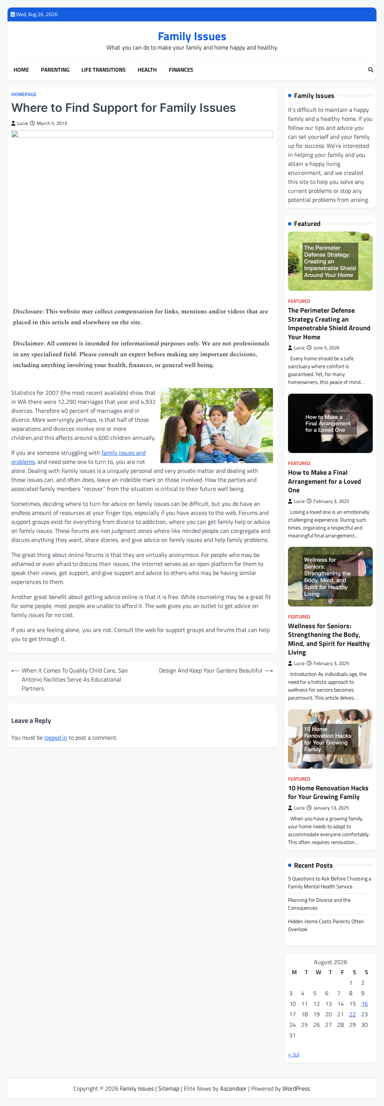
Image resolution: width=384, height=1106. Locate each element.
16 (364, 1003)
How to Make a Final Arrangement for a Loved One (324, 481)
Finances (181, 70)
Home (21, 70)
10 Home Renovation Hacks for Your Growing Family (328, 792)
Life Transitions (103, 70)
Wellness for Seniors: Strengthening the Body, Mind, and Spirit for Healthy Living (329, 639)
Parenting (55, 70)
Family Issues (192, 36)
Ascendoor (233, 1088)
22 (352, 1014)
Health (147, 70)
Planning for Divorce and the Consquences (319, 904)
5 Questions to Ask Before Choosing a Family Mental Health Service (329, 882)
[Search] (370, 70)
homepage (23, 94)
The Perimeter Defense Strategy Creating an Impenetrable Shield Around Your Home (329, 323)
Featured (299, 301)
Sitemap (168, 1088)
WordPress (296, 1088)
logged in (55, 737)
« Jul (294, 1054)
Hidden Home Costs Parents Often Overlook (326, 925)
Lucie (22, 123)
